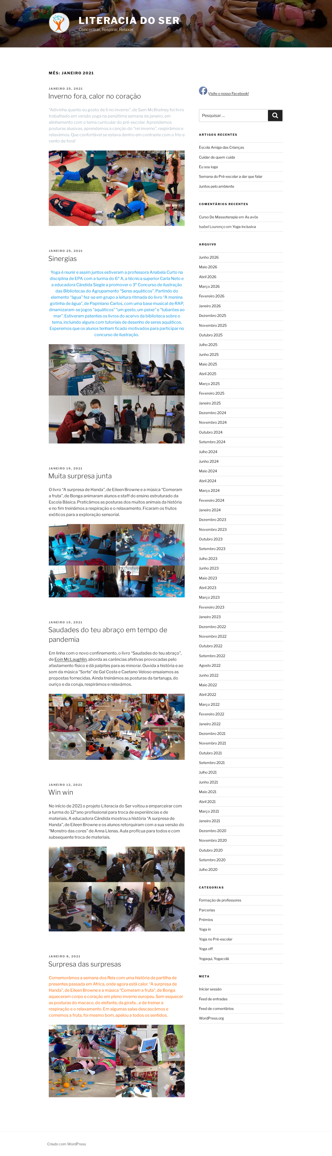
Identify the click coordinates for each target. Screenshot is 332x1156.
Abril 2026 (207, 277)
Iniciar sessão (210, 989)
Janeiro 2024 (210, 510)
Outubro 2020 (211, 850)
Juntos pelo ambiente (216, 186)
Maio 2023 (208, 578)
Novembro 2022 (212, 636)
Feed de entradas (213, 999)
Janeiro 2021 (209, 821)
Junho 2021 (208, 782)
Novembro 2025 (213, 325)
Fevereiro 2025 (211, 393)
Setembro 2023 (212, 548)
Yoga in (205, 929)
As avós (251, 217)
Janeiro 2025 (210, 403)
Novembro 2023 (213, 529)
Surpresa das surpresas (84, 964)
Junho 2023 (209, 568)
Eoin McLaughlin (70, 659)
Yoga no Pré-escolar (215, 939)
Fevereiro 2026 (211, 296)
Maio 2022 (208, 685)
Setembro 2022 (212, 656)
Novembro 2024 (213, 422)
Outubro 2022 (210, 646)
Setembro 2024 (212, 442)
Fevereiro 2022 (211, 714)
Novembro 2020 (213, 840)
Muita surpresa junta (80, 476)
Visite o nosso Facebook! (228, 93)
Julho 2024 (208, 451)
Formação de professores (220, 900)
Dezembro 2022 (212, 626)
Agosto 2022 (209, 665)
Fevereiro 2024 (211, 500)
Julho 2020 (208, 869)
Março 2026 (209, 286)
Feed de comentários (216, 1008)
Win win (60, 792)
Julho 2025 (208, 344)
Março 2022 (209, 704)
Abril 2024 (207, 481)
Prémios (206, 919)
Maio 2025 (208, 364)
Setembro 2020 (212, 860)
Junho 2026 (209, 257)
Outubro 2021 (210, 753)
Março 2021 (209, 811)
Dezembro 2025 (212, 315)
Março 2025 (209, 383)
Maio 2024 (208, 471)
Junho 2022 (208, 675)
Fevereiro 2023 (211, 607)
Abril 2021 (207, 801)
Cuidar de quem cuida (217, 157)
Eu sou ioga (208, 167)
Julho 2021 (208, 772)
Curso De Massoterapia (218, 217)
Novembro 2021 (212, 743)
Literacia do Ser (129, 20)
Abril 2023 (207, 587)
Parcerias (207, 910)
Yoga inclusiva (244, 226)
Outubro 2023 (211, 539)
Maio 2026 (208, 267)
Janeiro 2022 (209, 724)
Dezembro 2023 (212, 519)
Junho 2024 (209, 461)
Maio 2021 (208, 791)
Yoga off (206, 948)
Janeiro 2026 (210, 306)
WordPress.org (211, 1018)
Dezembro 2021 (212, 733)
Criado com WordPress (66, 1144)
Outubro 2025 (211, 335)
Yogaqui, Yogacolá (214, 958)
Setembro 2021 (212, 762)
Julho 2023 (208, 558)
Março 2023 (209, 597)
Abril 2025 (207, 373)
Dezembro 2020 (212, 830)
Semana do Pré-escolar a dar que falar (230, 176)
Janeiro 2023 (210, 617)
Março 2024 (209, 490)
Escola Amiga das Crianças (221, 147)
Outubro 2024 (211, 432)
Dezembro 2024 (212, 412)
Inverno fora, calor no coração (94, 96)
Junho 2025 (209, 354)
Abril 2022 (207, 694)
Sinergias (62, 258)
